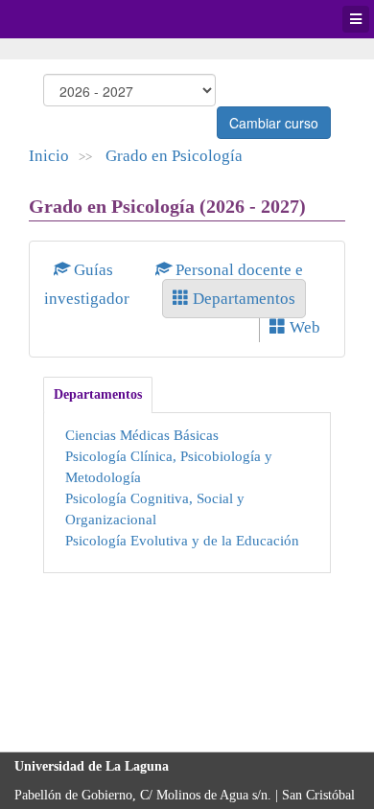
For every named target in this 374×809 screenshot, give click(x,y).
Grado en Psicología (174, 156)
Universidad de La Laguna (67, 19)
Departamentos (242, 298)
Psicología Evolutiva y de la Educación (182, 540)
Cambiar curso (273, 122)
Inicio (49, 156)
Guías (93, 270)
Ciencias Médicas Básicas (142, 435)
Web (303, 327)
